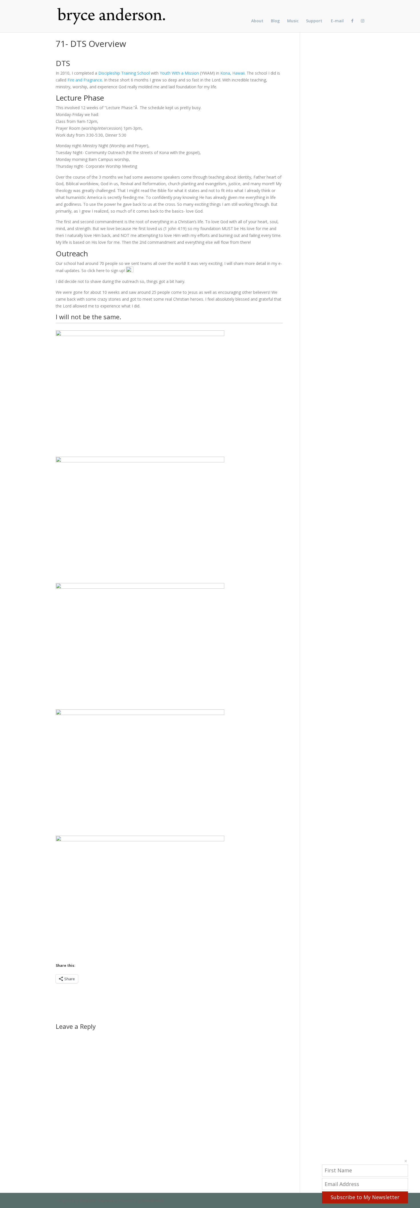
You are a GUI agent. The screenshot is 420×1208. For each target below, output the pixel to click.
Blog (275, 21)
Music (293, 21)
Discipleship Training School (124, 73)
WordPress (152, 1200)
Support (314, 21)
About (257, 21)
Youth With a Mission (179, 73)
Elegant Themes (97, 1200)
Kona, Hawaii (232, 73)
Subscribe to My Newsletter (365, 1197)
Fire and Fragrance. (85, 80)
